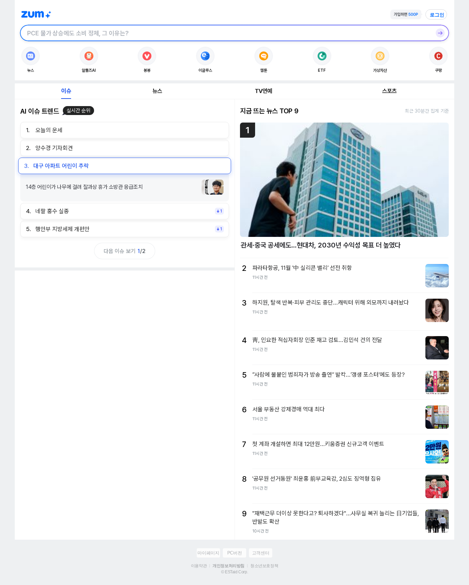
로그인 (437, 15)
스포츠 (389, 91)
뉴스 (157, 91)
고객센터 (260, 552)
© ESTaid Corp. (234, 572)
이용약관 (199, 565)
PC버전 (234, 552)
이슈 (66, 91)
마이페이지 (208, 552)
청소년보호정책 (264, 565)
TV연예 (263, 91)
